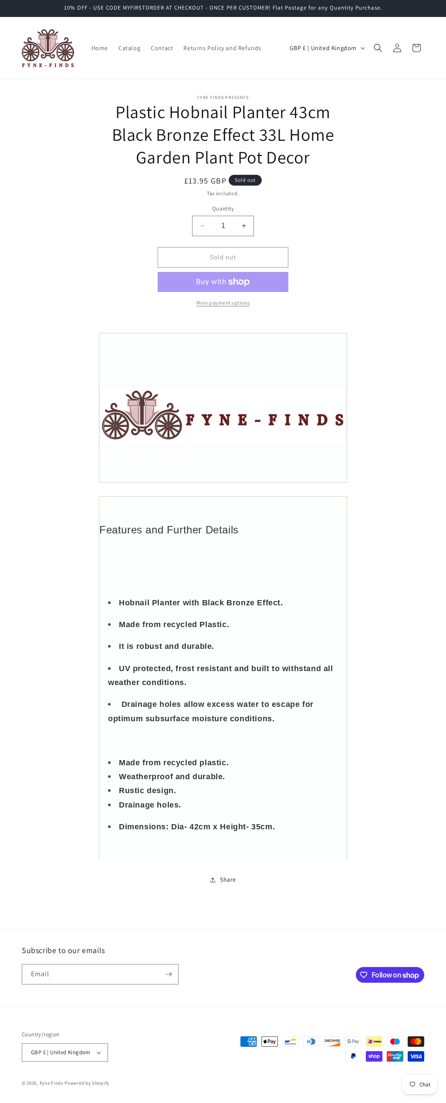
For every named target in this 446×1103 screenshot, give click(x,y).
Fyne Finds (52, 1083)
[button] (378, 48)
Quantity (223, 208)
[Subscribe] (168, 974)
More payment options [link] (223, 302)
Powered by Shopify (86, 1083)
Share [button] (228, 879)
